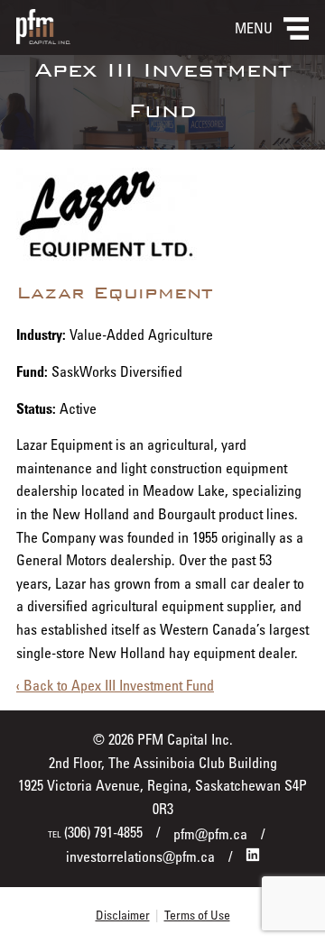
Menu (254, 28)
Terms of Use (197, 914)
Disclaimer (123, 914)
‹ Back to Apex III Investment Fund (115, 685)
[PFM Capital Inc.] (43, 39)
